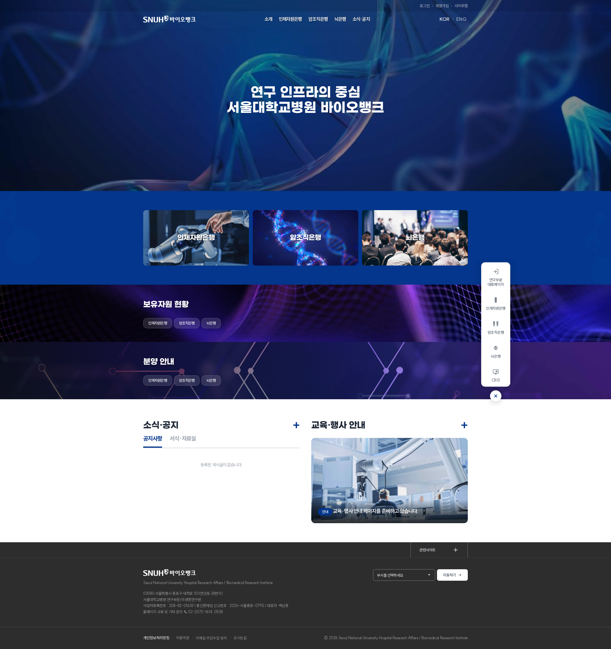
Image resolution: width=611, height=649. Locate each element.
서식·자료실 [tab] (183, 438)
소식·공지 (361, 19)
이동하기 (449, 575)
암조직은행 (318, 19)
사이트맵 (461, 5)
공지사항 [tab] (152, 438)
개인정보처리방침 (156, 637)
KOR (444, 19)
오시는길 (240, 637)
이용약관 (182, 637)
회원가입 (442, 5)
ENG (461, 19)
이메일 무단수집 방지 (211, 638)
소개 (268, 19)
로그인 (425, 5)
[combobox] (404, 575)
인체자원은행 (290, 19)
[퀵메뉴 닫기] (495, 396)
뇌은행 (340, 19)
